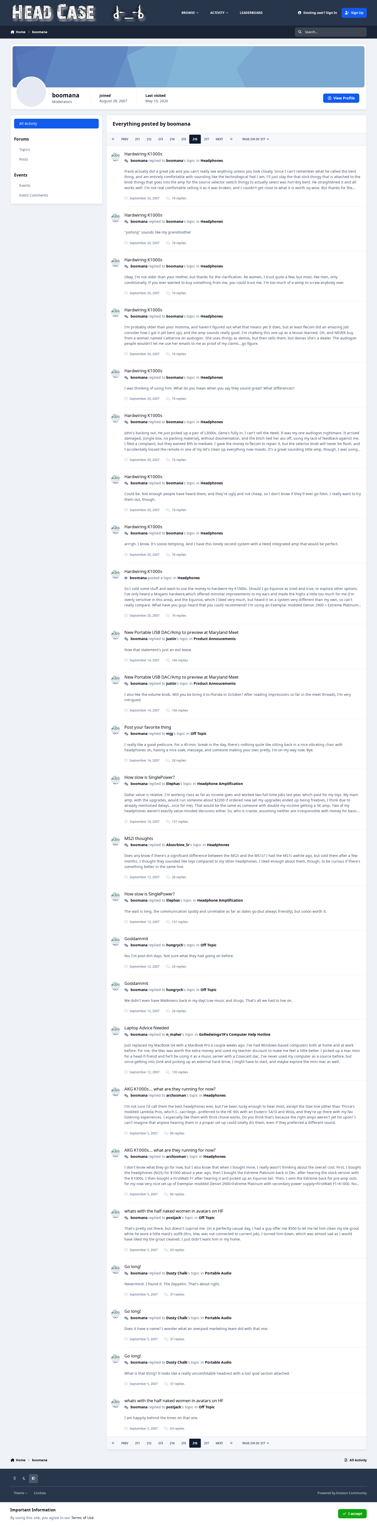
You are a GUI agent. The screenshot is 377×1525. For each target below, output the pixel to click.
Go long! (132, 1266)
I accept (355, 1513)
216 (195, 139)
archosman (176, 1095)
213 (160, 139)
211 (137, 139)
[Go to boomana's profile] (115, 156)
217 (206, 139)
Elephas (173, 783)
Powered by (342, 1493)
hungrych (174, 944)
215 (183, 139)
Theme (19, 1493)
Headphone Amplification (220, 783)
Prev (124, 139)
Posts (23, 159)
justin (171, 638)
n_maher (174, 1034)
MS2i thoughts (138, 838)
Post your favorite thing (147, 727)
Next (219, 139)
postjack (173, 1217)
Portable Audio (218, 1273)
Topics (24, 149)
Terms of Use (82, 1517)
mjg (169, 733)
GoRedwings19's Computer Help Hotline (234, 1034)
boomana (139, 160)
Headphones (212, 160)
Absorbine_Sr (178, 844)
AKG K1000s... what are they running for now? (169, 1089)
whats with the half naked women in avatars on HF (173, 1211)
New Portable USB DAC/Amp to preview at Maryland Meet (181, 632)
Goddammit (136, 938)
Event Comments (33, 195)
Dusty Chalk (176, 1273)
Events (25, 185)
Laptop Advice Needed (146, 1028)
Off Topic (198, 733)
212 (149, 139)
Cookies (40, 1493)
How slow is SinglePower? (149, 777)
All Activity (28, 123)
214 (172, 139)
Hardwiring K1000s (143, 154)
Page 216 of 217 (253, 139)
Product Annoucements (215, 638)
